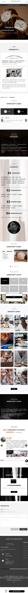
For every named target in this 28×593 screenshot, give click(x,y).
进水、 (10, 179)
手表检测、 (15, 205)
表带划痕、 (9, 183)
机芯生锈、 (4, 181)
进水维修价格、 (5, 179)
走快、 (10, 177)
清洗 (8, 196)
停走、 (17, 177)
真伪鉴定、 (3, 217)
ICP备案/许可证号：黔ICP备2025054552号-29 (14, 580)
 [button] (26, 445)
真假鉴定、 (9, 205)
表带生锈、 (15, 181)
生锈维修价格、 (23, 179)
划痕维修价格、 (21, 181)
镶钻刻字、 (17, 217)
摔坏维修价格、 (21, 183)
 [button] (1, 445)
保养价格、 (4, 194)
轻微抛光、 (20, 205)
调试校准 (13, 207)
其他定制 (20, 217)
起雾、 (17, 179)
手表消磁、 (8, 207)
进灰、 (13, 179)
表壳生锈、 (9, 181)
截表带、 (3, 207)
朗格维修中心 (6, 97)
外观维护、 (9, 194)
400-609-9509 (14, 529)
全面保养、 (4, 196)
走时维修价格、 (5, 177)
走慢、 (13, 177)
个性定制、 (4, 205)
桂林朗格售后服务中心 (16, 1)
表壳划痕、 (4, 183)
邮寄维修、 (10, 217)
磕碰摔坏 (3, 185)
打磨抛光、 (20, 194)
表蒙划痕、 (15, 183)
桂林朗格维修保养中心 (18, 458)
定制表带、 (6, 217)
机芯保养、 (15, 194)
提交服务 (23, 529)
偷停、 (20, 177)
